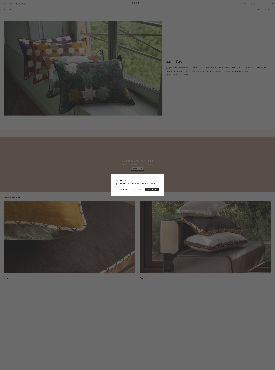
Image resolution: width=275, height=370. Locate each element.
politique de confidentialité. (136, 184)
